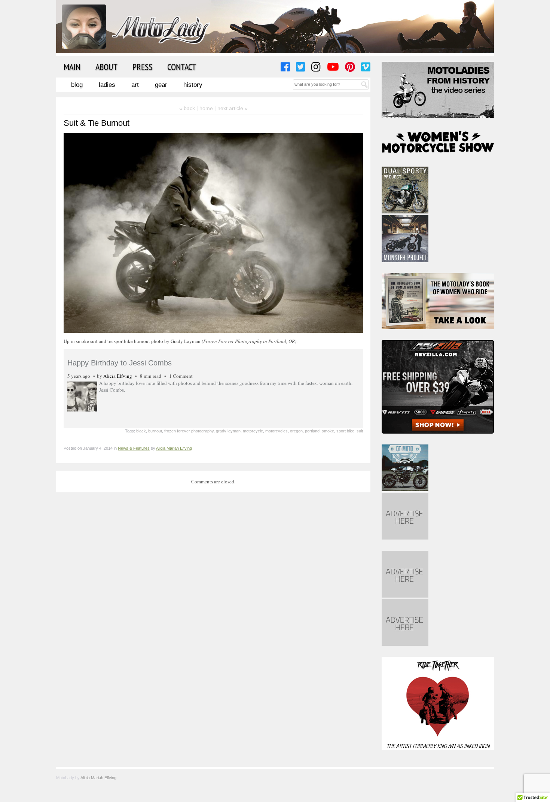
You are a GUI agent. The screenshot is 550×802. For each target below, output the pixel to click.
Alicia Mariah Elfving (174, 448)
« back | (189, 108)
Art (135, 84)
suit (360, 431)
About (106, 66)
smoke (328, 431)
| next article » (231, 108)
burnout (155, 431)
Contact (181, 66)
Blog (77, 84)
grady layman (228, 431)
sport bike (345, 431)
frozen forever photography (189, 431)
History (192, 84)
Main (72, 66)
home (206, 108)
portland (312, 431)
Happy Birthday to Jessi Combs (119, 363)
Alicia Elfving (117, 376)
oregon (296, 431)
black (141, 431)
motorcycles (276, 431)
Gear (161, 84)
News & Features (134, 448)
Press (142, 66)
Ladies (107, 84)
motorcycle (253, 431)
